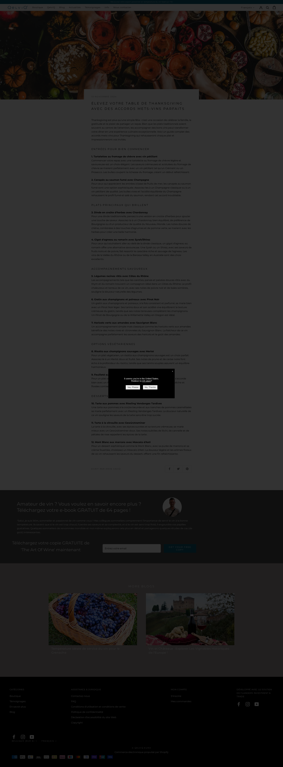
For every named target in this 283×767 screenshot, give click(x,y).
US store (146, 381)
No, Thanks (150, 387)
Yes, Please (132, 387)
